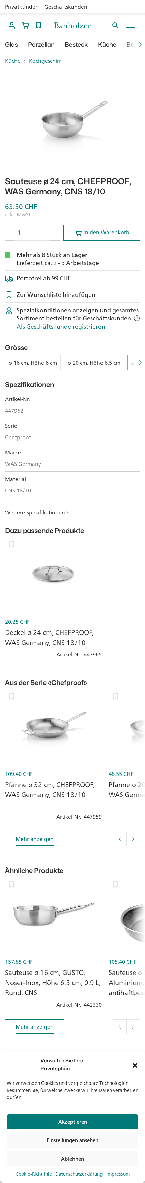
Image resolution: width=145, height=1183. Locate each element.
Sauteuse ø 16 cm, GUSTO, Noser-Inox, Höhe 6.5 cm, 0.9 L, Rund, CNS (53, 982)
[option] (72, 120)
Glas (11, 44)
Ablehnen (72, 1158)
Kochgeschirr (45, 60)
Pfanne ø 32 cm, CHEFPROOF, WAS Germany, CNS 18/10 (50, 789)
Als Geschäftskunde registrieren (61, 326)
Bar (131, 44)
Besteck (76, 44)
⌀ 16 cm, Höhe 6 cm (33, 363)
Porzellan (41, 44)
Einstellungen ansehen (72, 1140)
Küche (107, 44)
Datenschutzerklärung (79, 1174)
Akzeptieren (72, 1121)
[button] (135, 1064)
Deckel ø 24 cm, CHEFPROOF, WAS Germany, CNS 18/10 (49, 637)
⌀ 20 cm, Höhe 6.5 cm (94, 363)
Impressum (118, 1174)
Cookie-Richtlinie (34, 1174)
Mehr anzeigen (35, 839)
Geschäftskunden (65, 6)
